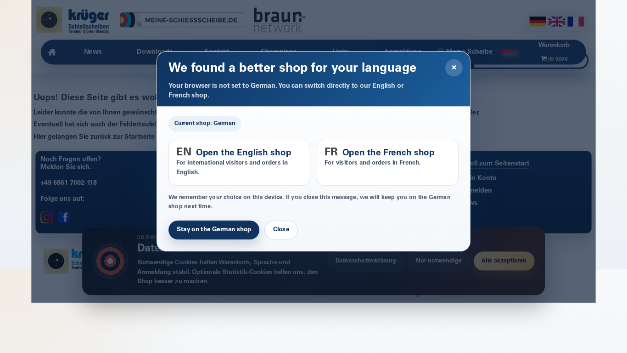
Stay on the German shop (214, 230)
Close (281, 230)
